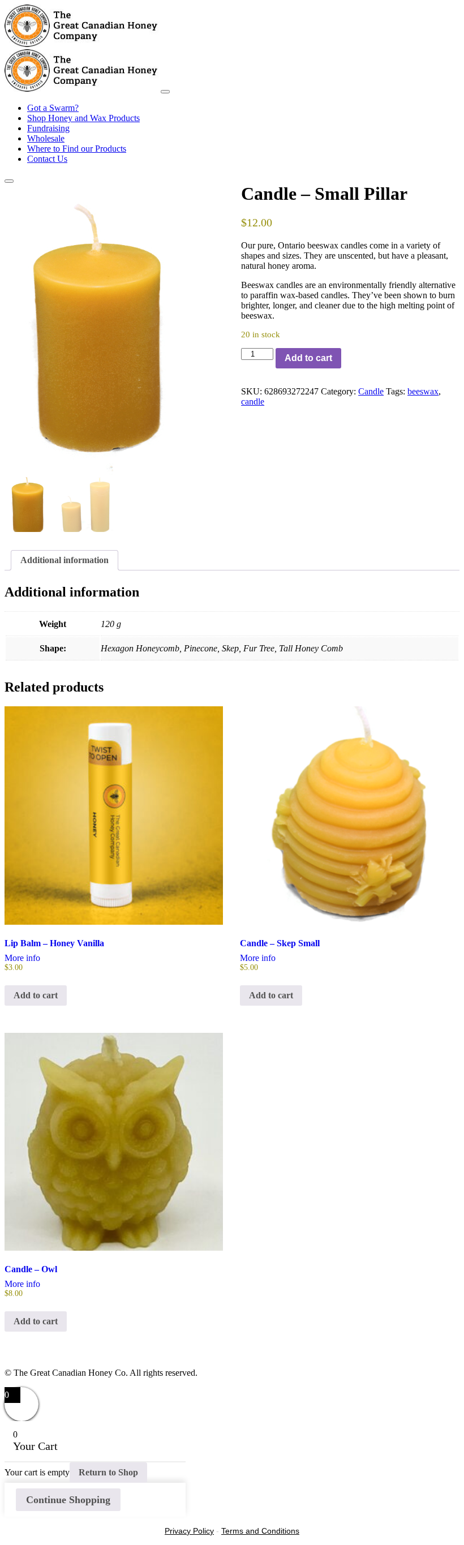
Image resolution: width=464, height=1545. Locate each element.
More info (22, 958)
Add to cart (308, 358)
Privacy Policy (189, 1530)
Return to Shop (108, 1472)
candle (252, 401)
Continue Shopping (68, 1499)
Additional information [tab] (64, 560)
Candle (371, 391)
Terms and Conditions (260, 1530)
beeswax (423, 391)
